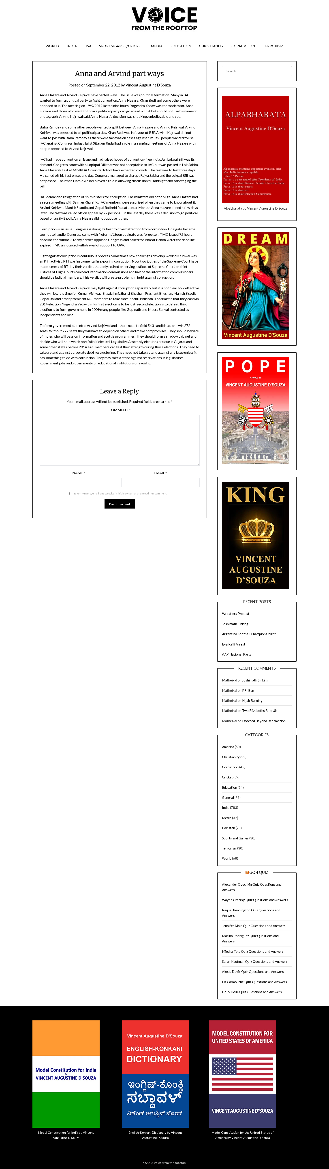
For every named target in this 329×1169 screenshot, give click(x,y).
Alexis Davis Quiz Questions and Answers (253, 971)
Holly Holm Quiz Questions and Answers (252, 992)
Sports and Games (235, 838)
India (72, 46)
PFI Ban (248, 690)
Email (160, 473)
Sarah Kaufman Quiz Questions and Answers (255, 961)
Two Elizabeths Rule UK (259, 711)
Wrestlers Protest (235, 614)
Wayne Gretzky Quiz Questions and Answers (255, 900)
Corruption (243, 46)
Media (157, 46)
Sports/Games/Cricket (121, 46)
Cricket (227, 777)
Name (78, 473)
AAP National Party (237, 654)
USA (88, 46)
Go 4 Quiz (258, 872)
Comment (120, 410)
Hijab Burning (252, 700)
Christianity (211, 46)
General (228, 797)
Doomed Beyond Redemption (264, 721)
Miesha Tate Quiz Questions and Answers (253, 951)
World (52, 46)
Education (181, 46)
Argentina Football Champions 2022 (249, 634)
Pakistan (228, 828)
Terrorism (273, 46)
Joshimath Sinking (235, 624)
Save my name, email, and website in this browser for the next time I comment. (120, 493)
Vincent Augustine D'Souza (148, 85)
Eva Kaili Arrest (233, 644)
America (228, 747)
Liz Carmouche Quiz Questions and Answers (254, 982)
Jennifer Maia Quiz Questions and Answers (254, 926)
